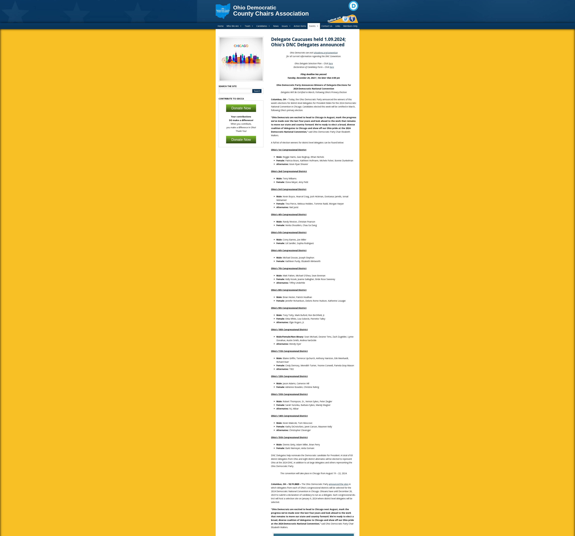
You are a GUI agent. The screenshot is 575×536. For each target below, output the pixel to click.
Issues (285, 26)
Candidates (261, 26)
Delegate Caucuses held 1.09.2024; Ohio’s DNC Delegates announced (308, 42)
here (331, 63)
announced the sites (338, 484)
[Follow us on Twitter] (345, 19)
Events (312, 26)
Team (247, 26)
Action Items (300, 26)
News (276, 26)
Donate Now (241, 108)
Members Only (350, 26)
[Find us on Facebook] (352, 19)
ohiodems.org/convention (326, 52)
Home (221, 26)
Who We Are (233, 26)
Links (337, 26)
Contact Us (326, 26)
